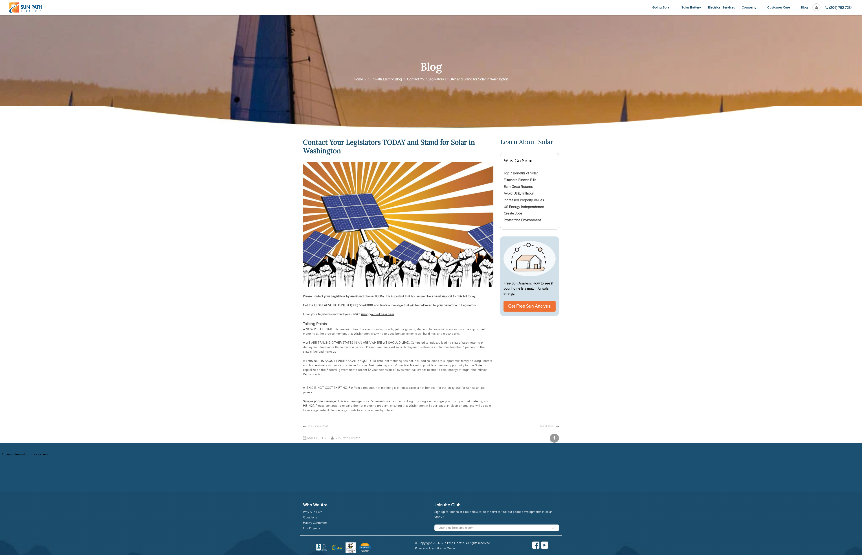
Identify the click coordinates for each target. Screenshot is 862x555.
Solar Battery (691, 7)
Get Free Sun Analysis (529, 306)
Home (358, 79)
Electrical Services (721, 7)
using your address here (377, 314)
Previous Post (318, 426)
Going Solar (661, 7)
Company (749, 7)
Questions (310, 517)
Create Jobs (513, 213)
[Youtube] (544, 545)
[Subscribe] (553, 528)
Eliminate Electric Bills (520, 180)
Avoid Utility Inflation (519, 193)
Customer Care (778, 7)
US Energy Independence (524, 207)
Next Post (547, 426)
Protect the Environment (522, 220)
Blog (804, 7)
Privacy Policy (424, 548)
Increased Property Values (524, 200)
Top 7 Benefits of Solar (521, 173)
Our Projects (311, 528)
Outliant (452, 548)
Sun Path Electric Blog (385, 79)
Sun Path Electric (452, 543)
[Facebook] (535, 545)
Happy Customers (315, 523)
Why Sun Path (312, 512)
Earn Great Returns (518, 186)
